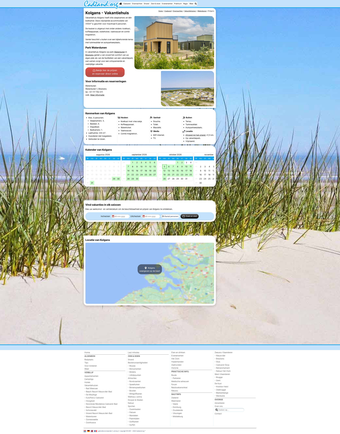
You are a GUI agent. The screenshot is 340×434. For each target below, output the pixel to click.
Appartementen (91, 376)
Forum (174, 384)
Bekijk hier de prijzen (105, 72)
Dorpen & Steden (135, 400)
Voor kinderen (90, 366)
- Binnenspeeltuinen (136, 387)
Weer (191, 4)
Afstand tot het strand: (196, 135)
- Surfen (131, 425)
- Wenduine (220, 396)
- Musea (131, 366)
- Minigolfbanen (135, 394)
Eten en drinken (178, 352)
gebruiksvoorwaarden (105, 431)
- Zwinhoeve (90, 422)
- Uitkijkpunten (134, 375)
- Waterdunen (90, 416)
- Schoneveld (90, 410)
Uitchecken (135, 216)
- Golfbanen (133, 421)
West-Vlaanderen (222, 374)
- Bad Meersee (91, 388)
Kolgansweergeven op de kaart (149, 269)
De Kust (218, 383)
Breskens (89, 55)
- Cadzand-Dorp (222, 365)
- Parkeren (176, 378)
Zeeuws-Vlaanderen (223, 352)
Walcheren (176, 401)
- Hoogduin (89, 401)
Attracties (132, 378)
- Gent (217, 380)
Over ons (219, 406)
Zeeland (174, 398)
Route (174, 375)
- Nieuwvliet (220, 355)
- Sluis (217, 362)
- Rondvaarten (134, 381)
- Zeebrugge (220, 390)
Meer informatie (97, 95)
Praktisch (178, 4)
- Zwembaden (134, 409)
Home (87, 352)
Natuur (131, 403)
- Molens (132, 372)
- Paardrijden (133, 418)
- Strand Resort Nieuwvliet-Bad (98, 413)
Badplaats (88, 359)
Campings (89, 379)
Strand (146, 4)
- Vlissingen (176, 413)
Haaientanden (177, 362)
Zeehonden (176, 365)
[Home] (120, 4)
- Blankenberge (221, 393)
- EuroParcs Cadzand (94, 398)
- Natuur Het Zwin (223, 371)
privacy (116, 431)
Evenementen (167, 4)
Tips (86, 362)
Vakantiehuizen (91, 385)
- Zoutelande (177, 410)
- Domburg (176, 407)
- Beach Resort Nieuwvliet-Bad (98, 391)
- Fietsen (132, 412)
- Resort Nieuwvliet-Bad (95, 407)
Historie (174, 368)
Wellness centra (135, 397)
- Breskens (219, 358)
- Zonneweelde (91, 419)
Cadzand (126, 4)
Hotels (87, 382)
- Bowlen (132, 390)
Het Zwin (175, 358)
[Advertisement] (236, 69)
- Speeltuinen (134, 384)
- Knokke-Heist (221, 386)
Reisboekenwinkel (179, 387)
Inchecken (105, 216)
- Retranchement (222, 368)
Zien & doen (155, 4)
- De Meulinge (90, 394)
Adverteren (219, 403)
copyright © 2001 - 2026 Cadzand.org (132, 431)
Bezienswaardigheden (138, 362)
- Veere (174, 404)
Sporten (131, 406)
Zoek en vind (191, 216)
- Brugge (218, 377)
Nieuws (174, 390)
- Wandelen (133, 415)
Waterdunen (119, 52)
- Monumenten (134, 369)
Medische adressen (180, 381)
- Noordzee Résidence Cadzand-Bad (100, 404)
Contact (218, 413)
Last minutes (133, 352)
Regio (185, 4)
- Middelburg (177, 416)
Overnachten (137, 4)
